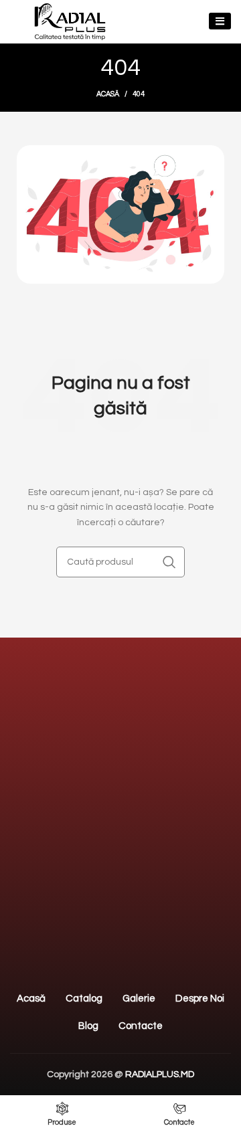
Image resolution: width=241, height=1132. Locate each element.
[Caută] (169, 562)
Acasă (107, 94)
